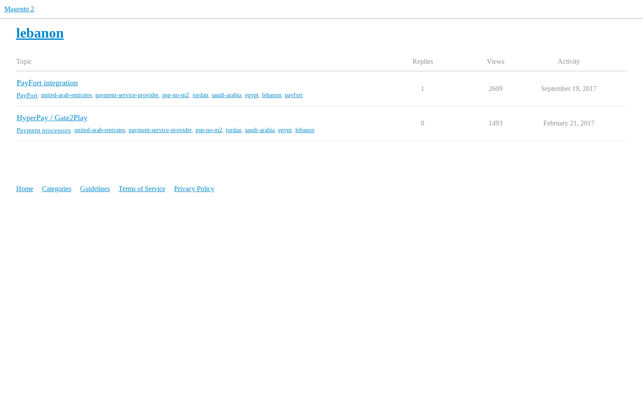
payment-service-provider (127, 95)
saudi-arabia (226, 95)
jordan (200, 95)
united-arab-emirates (66, 95)
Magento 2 (19, 9)
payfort (294, 95)
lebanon (271, 95)
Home (24, 188)
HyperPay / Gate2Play (52, 117)
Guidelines (95, 188)
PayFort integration (47, 82)
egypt (252, 95)
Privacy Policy (194, 188)
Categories (56, 188)
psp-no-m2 (175, 95)
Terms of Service (142, 188)
